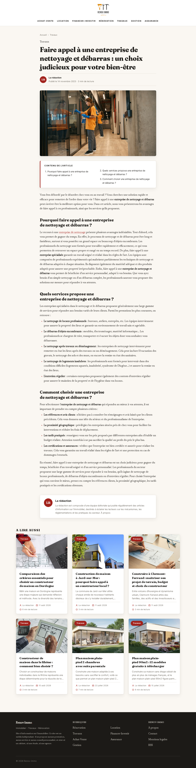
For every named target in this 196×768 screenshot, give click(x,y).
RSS (150, 745)
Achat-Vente (45, 21)
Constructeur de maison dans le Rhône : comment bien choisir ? (36, 662)
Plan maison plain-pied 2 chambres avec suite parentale (90, 662)
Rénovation (106, 21)
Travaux (122, 21)
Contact (152, 734)
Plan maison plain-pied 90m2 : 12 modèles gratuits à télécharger (149, 662)
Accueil (43, 35)
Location (63, 21)
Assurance (152, 21)
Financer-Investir (84, 21)
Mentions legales (157, 739)
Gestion (136, 21)
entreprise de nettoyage (72, 232)
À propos (105, 512)
